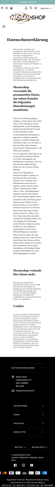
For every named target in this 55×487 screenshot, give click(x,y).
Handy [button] (17, 415)
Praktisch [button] (19, 423)
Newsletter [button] (20, 432)
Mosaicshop (19, 455)
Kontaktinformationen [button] (23, 368)
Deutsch (45, 8)
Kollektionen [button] (20, 406)
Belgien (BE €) (38, 447)
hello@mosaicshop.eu (25, 391)
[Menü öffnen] (6, 26)
